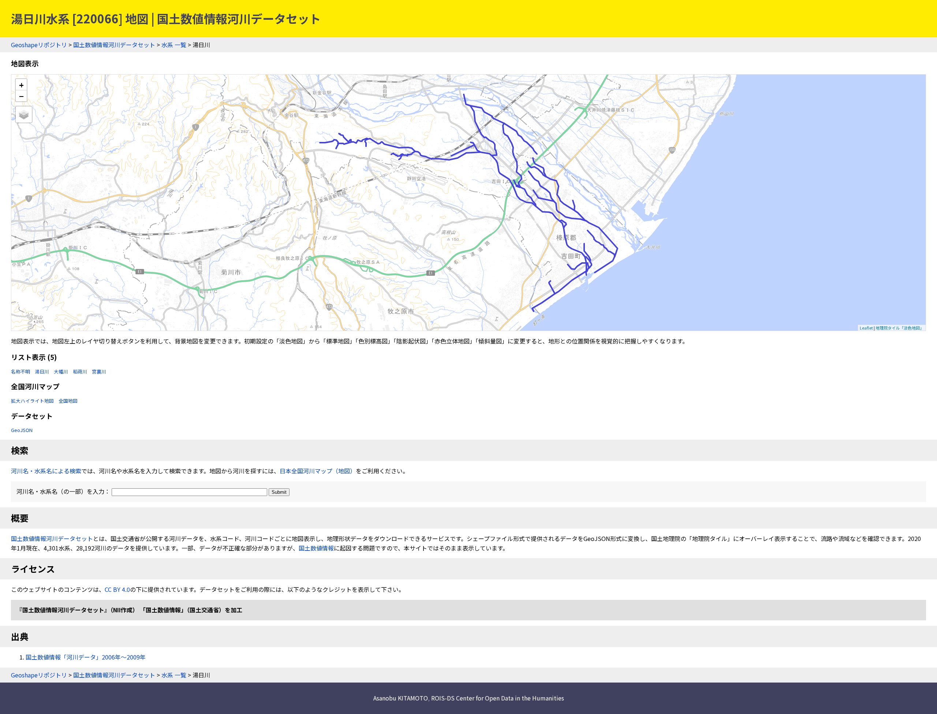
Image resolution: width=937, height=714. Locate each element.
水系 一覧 (173, 44)
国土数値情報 (316, 548)
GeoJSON (22, 429)
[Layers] (24, 114)
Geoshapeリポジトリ (39, 44)
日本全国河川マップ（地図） (318, 470)
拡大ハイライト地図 (32, 400)
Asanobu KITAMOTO (400, 698)
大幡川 (61, 371)
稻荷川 (80, 371)
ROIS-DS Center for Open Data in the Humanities (497, 698)
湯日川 (42, 371)
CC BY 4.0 (117, 589)
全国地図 (68, 400)
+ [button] (21, 84)
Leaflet (866, 328)
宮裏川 (99, 371)
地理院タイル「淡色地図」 (900, 328)
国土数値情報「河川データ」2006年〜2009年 (86, 657)
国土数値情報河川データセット (114, 44)
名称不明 (20, 371)
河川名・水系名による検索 (46, 470)
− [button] (21, 95)
